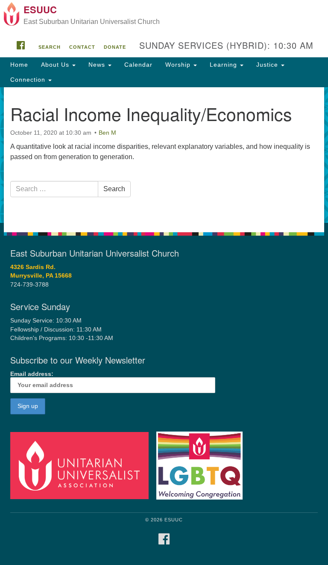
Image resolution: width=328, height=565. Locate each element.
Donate (115, 47)
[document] (164, 155)
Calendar (138, 64)
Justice (268, 64)
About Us (56, 64)
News (97, 64)
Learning (224, 64)
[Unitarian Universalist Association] (82, 465)
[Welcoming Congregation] (202, 465)
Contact (82, 47)
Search (49, 47)
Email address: (31, 374)
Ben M (107, 132)
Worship (179, 64)
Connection (28, 79)
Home (19, 64)
